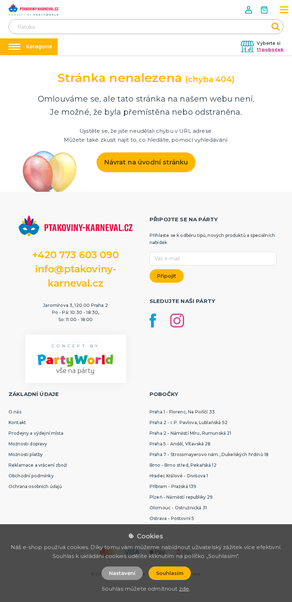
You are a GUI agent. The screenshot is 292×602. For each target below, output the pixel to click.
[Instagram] (177, 320)
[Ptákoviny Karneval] (33, 10)
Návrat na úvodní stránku (146, 162)
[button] (249, 9)
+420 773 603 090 (75, 255)
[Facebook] (153, 320)
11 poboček (270, 49)
